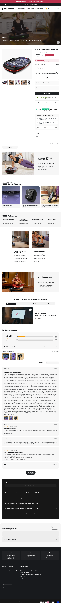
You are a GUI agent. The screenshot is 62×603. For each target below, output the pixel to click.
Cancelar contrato (8, 586)
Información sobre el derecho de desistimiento (30, 574)
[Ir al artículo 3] (17, 82)
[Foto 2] (13, 356)
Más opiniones (30, 473)
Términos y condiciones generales (27, 569)
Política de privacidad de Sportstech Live (29, 570)
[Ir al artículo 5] (30, 82)
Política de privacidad (24, 572)
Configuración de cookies (25, 578)
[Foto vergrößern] (6, 418)
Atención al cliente (13, 569)
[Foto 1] (5, 356)
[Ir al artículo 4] (24, 82)
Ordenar (41, 362)
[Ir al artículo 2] (11, 82)
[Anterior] (19, 4)
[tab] (11, 304)
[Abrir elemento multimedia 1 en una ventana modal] (17, 64)
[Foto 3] (20, 356)
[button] (58, 42)
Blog (3, 569)
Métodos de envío (13, 570)
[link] (20, 239)
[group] (11, 197)
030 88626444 (14, 558)
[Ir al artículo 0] (5, 82)
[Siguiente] (42, 4)
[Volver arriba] (3, 147)
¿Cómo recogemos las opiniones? (50, 346)
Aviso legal (22, 576)
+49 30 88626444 (34, 4)
